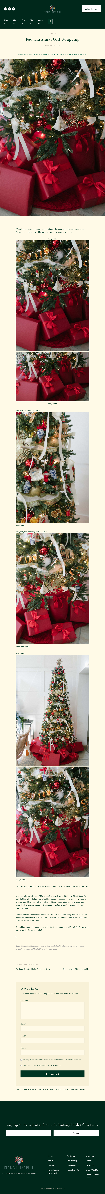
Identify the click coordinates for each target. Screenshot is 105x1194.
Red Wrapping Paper (26, 886)
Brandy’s (82, 896)
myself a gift (70, 927)
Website (23, 1048)
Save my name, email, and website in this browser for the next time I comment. (52, 1060)
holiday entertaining (23, 964)
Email (23, 1036)
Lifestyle (53, 33)
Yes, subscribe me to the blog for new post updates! (42, 1065)
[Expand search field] (50, 21)
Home (50, 1156)
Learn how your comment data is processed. (67, 1089)
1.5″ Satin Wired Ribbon (46, 886)
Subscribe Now (91, 9)
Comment (25, 1000)
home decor (35, 964)
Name (23, 1024)
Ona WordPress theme (58, 1188)
